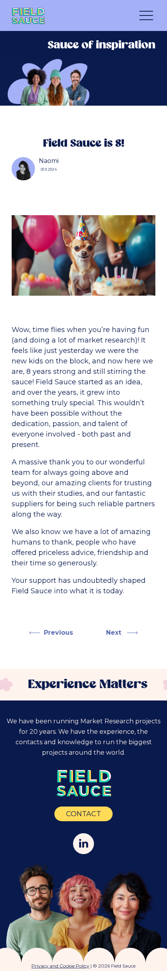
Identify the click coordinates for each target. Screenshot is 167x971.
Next (114, 632)
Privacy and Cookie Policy (60, 966)
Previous (58, 632)
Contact (83, 814)
